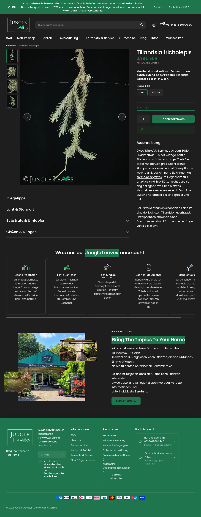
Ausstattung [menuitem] (69, 38)
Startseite (11, 46)
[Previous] (27, 116)
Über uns (76, 440)
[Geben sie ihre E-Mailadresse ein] (63, 454)
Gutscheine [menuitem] (127, 38)
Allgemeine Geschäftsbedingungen (116, 466)
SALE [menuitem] (9, 38)
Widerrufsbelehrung (114, 440)
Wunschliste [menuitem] (174, 38)
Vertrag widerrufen (116, 476)
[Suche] (142, 24)
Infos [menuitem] (154, 38)
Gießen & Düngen (21, 231)
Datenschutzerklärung (115, 450)
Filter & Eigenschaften (83, 460)
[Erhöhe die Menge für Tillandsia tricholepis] (147, 119)
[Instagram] (8, 7)
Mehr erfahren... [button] (126, 401)
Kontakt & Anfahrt (81, 450)
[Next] (122, 116)
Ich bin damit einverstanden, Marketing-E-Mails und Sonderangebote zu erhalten (54, 469)
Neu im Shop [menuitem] (26, 38)
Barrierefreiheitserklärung (116, 457)
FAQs (73, 435)
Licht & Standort (20, 209)
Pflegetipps (15, 198)
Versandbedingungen (115, 445)
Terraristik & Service (82, 455)
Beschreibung (148, 142)
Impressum (109, 435)
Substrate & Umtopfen (25, 220)
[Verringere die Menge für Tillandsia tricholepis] (139, 119)
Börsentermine (79, 445)
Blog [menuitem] (143, 38)
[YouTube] (13, 7)
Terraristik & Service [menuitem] (100, 38)
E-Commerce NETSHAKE (44, 507)
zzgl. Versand (152, 62)
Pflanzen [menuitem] (46, 38)
